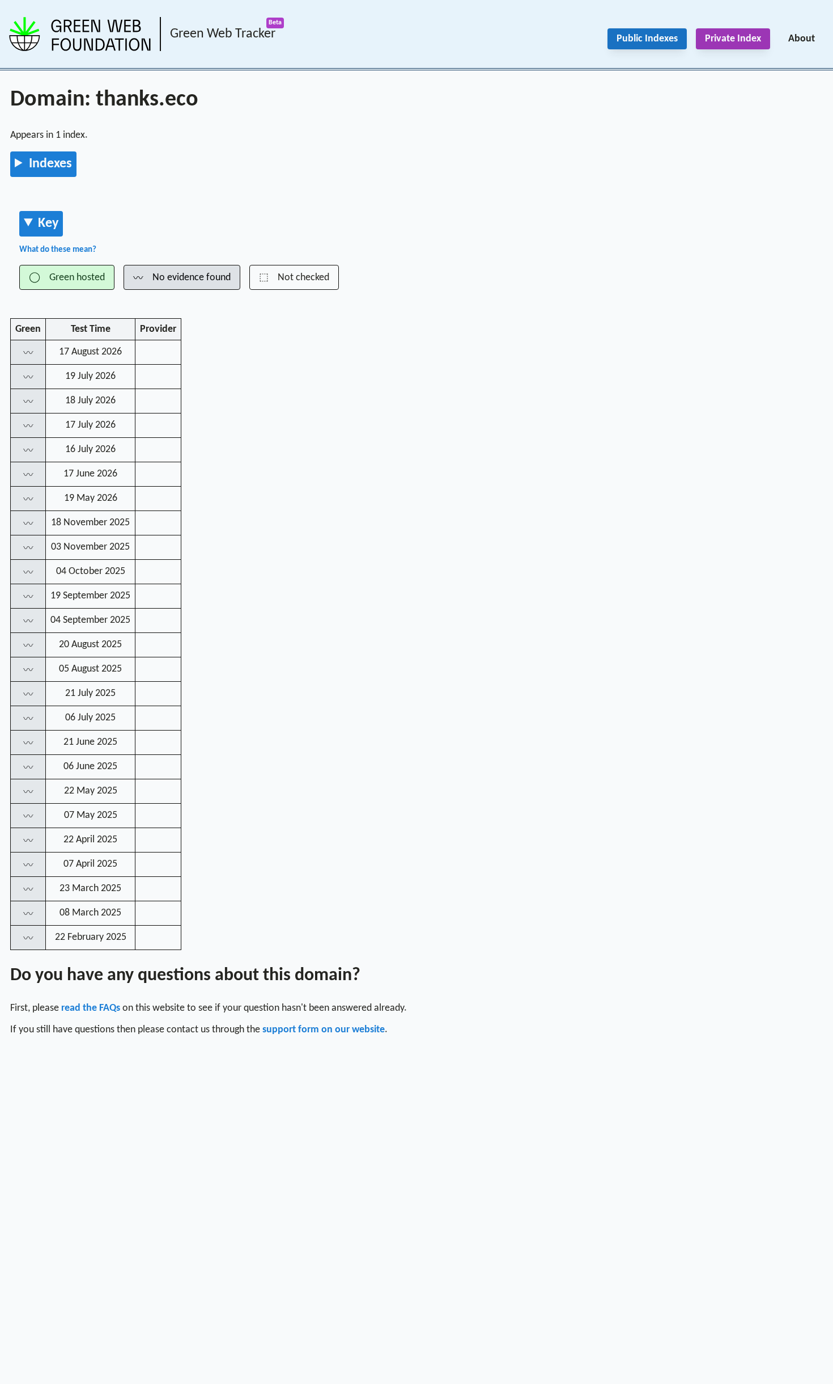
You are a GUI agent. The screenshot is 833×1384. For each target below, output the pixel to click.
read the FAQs (90, 1008)
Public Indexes (647, 39)
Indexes (50, 164)
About (801, 39)
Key (48, 223)
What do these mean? (57, 250)
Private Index (733, 39)
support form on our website (323, 1030)
